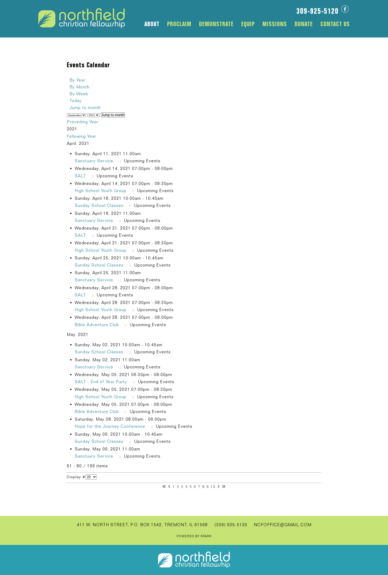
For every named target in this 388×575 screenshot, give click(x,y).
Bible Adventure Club (97, 324)
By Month (79, 86)
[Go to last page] (224, 486)
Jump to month (85, 107)
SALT (80, 175)
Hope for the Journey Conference (110, 426)
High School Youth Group (100, 190)
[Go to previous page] (169, 486)
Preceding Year (82, 121)
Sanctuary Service (94, 160)
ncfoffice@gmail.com (282, 524)
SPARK (206, 536)
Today (75, 100)
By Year (77, 80)
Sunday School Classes (99, 205)
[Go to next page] (218, 486)
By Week (78, 93)
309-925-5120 (317, 11)
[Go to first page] (164, 486)
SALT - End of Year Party (101, 381)
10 (213, 486)
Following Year (81, 136)
